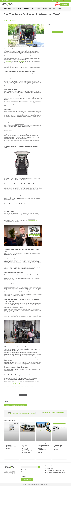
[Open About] (61, 8)
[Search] (39, 467)
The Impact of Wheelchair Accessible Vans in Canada (11, 446)
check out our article (31, 219)
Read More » (40, 452)
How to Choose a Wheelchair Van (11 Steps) (15, 383)
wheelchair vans (22, 61)
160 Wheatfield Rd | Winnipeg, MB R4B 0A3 (55, 470)
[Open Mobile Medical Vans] (21, 8)
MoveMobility (7, 61)
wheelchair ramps (10, 285)
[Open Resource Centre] (56, 8)
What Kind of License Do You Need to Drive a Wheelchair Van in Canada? (20, 386)
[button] (23, 235)
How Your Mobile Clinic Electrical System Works (58, 445)
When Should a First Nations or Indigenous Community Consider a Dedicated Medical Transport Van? (27, 448)
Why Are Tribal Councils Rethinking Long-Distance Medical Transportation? (43, 446)
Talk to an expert (23, 395)
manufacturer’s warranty (19, 124)
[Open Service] (46, 8)
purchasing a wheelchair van (32, 220)
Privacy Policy (45, 484)
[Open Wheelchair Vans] (10, 8)
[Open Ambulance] (29, 8)
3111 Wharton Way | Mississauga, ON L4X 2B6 (56, 472)
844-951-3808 (50, 468)
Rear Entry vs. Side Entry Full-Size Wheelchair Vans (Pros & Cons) (19, 384)
